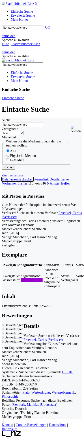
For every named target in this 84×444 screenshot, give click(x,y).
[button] (76, 129)
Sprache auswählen (15, 40)
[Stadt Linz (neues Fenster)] (11, 436)
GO (47, 27)
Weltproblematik (63, 392)
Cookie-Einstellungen (31, 425)
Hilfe (5, 44)
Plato (26, 392)
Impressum (9, 429)
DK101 (67, 372)
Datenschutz (57, 425)
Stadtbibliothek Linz (25, 44)
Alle (13, 151)
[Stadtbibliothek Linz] (18, 4)
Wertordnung (40, 392)
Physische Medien (23, 156)
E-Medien (17, 160)
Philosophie (10, 396)
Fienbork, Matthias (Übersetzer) (34, 404)
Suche (6, 120)
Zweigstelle (10, 129)
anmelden (8, 36)
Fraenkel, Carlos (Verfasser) (43, 340)
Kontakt (7, 425)
